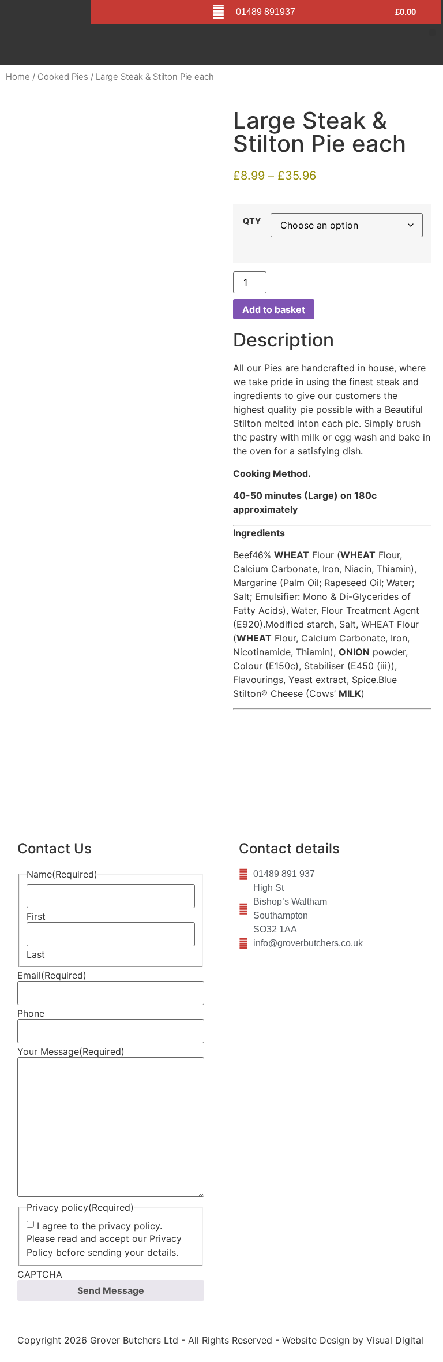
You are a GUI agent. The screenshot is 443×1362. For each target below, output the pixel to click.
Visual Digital (394, 1340)
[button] (432, 32)
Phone (30, 1013)
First (36, 916)
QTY (252, 221)
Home (18, 77)
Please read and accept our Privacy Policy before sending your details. (104, 1245)
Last (36, 954)
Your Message (71, 1051)
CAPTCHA (39, 1274)
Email (52, 975)
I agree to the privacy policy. (99, 1225)
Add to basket (273, 309)
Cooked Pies (62, 77)
